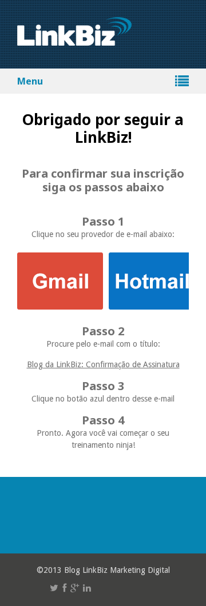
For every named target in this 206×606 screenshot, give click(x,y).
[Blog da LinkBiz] (74, 39)
